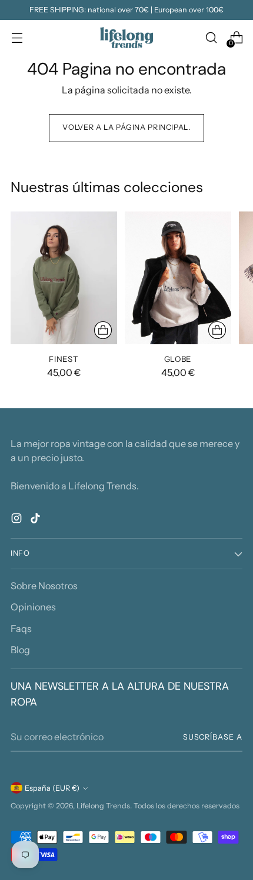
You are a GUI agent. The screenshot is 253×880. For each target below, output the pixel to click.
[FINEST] (64, 277)
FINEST (63, 359)
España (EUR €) (52, 788)
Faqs (21, 628)
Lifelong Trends (103, 805)
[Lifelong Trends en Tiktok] (36, 520)
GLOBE (178, 359)
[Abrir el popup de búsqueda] (211, 38)
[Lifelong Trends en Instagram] (18, 520)
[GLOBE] (178, 277)
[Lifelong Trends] (126, 37)
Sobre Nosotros (44, 586)
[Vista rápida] (103, 330)
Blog (20, 650)
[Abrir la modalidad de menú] (17, 38)
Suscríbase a (212, 737)
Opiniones (33, 607)
